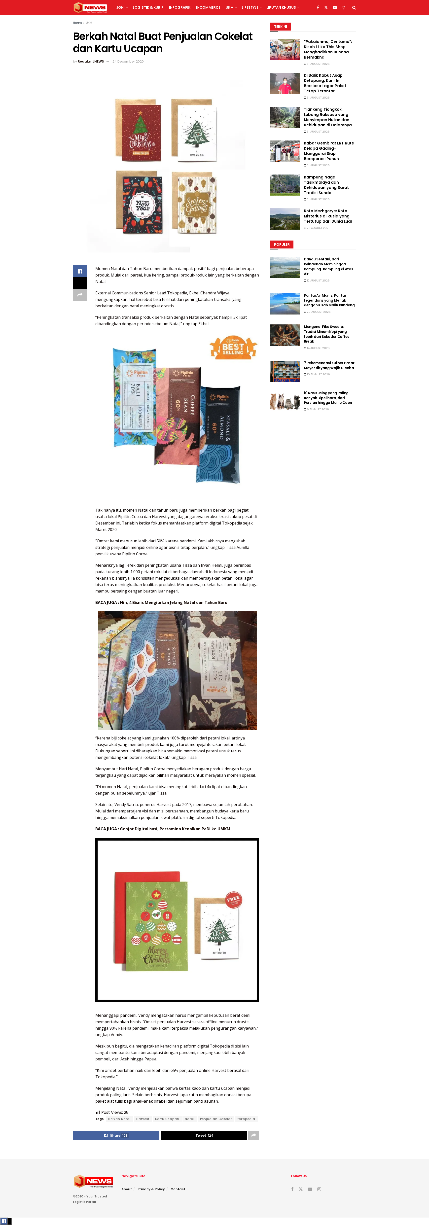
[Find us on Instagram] (343, 7)
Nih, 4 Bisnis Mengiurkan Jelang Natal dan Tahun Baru (173, 602)
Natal (189, 1119)
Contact (178, 1189)
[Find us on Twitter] (326, 7)
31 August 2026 (318, 64)
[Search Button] (354, 7)
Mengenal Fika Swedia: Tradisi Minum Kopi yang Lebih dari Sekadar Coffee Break (327, 334)
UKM (230, 7)
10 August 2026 (318, 374)
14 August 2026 (318, 348)
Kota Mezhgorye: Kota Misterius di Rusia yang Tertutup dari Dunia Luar (328, 216)
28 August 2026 (318, 228)
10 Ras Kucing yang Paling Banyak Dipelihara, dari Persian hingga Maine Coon (328, 397)
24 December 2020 (128, 61)
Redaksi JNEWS (91, 61)
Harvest (142, 1119)
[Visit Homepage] (90, 7)
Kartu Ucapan (167, 1119)
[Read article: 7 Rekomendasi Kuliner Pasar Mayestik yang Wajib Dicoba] (285, 371)
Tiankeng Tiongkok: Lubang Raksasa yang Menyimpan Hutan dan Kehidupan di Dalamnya (328, 117)
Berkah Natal (119, 1119)
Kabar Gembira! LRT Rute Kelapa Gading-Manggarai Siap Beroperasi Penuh (329, 150)
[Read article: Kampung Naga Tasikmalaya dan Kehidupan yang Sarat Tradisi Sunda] (285, 185)
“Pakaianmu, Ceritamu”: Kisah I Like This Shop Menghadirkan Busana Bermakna (328, 49)
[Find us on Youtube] (335, 7)
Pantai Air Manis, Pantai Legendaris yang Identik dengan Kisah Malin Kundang (329, 300)
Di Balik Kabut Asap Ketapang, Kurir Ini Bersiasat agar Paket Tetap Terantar (325, 83)
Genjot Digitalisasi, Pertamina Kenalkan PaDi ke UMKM (175, 829)
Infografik (179, 7)
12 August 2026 (318, 280)
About (126, 1189)
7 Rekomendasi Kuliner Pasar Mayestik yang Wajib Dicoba (329, 365)
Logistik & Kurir (148, 7)
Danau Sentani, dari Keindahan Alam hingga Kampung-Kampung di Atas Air (328, 266)
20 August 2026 (318, 312)
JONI (120, 7)
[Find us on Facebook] (318, 7)
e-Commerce (208, 7)
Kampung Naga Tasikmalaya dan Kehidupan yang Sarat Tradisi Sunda (326, 185)
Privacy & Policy (151, 1189)
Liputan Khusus (281, 7)
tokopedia (246, 1119)
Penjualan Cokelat (216, 1119)
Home (77, 23)
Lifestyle (250, 7)
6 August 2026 (317, 409)
